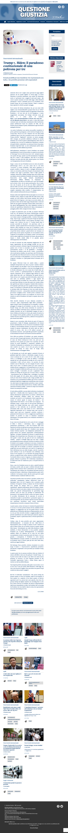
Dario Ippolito (6, 786)
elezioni (55, 115)
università (10, 761)
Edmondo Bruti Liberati (54, 110)
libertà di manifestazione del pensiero (34, 683)
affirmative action (11, 756)
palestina (58, 248)
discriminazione (11, 759)
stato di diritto (10, 723)
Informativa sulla (10, 821)
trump (25, 597)
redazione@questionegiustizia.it (22, 819)
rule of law (10, 721)
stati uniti (9, 680)
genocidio (58, 246)
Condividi (14, 85)
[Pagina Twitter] (63, 6)
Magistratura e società (21, 21)
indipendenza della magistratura (14, 719)
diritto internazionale (57, 242)
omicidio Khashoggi (32, 648)
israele (55, 248)
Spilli (25, 637)
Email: (53, 35)
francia (59, 115)
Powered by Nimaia (34, 827)
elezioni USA (18, 597)
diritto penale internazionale (58, 244)
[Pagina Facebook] (59, 6)
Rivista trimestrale (56, 58)
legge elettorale (56, 206)
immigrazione (31, 756)
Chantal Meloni (52, 235)
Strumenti (42, 21)
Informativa (55, 1)
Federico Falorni (7, 751)
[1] (38, 513)
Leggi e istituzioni (11, 21)
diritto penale (10, 791)
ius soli (61, 163)
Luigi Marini (27, 747)
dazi (17, 650)
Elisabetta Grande (8, 73)
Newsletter (57, 32)
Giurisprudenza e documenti (52, 21)
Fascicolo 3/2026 (59, 62)
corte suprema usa (11, 650)
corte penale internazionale (58, 240)
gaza (54, 246)
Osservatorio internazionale (33, 21)
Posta (7, 85)
